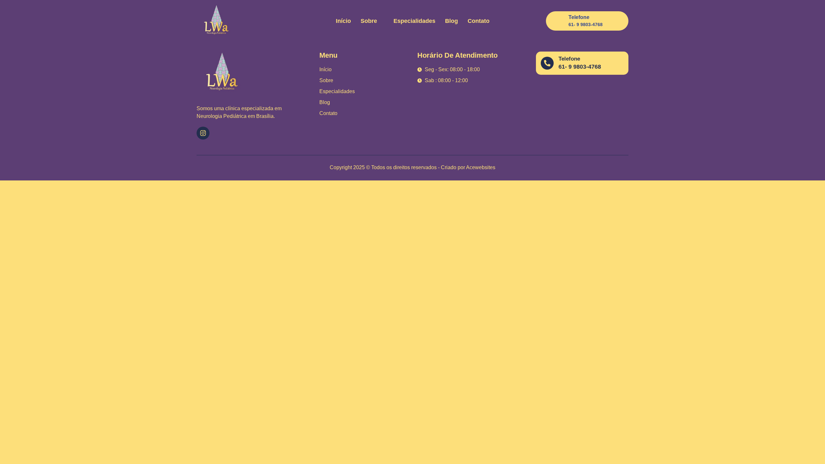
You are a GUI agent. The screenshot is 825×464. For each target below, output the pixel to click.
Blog (451, 20)
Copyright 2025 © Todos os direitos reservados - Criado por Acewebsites (412, 167)
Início (343, 20)
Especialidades (414, 20)
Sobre (369, 20)
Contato (479, 20)
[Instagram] (203, 133)
